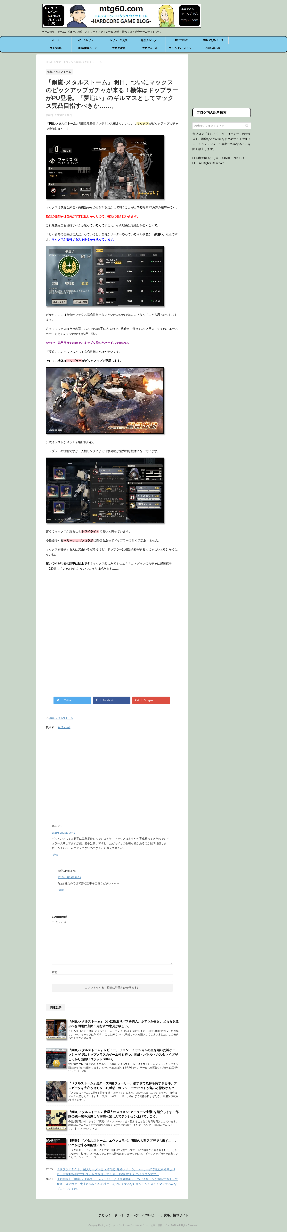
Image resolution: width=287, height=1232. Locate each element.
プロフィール (150, 48)
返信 (55, 854)
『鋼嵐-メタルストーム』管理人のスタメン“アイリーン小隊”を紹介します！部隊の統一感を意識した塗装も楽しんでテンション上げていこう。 (123, 1114)
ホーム (56, 40)
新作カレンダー (150, 40)
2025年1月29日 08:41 (63, 832)
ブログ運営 (118, 48)
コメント (59, 922)
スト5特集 (56, 48)
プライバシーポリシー (181, 48)
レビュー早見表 (118, 40)
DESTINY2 (181, 40)
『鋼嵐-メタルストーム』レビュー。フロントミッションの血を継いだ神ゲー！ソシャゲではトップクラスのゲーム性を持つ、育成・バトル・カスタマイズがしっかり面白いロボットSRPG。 (123, 1054)
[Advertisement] (78, 606)
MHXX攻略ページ (213, 40)
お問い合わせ (212, 48)
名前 (54, 972)
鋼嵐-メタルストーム (61, 718)
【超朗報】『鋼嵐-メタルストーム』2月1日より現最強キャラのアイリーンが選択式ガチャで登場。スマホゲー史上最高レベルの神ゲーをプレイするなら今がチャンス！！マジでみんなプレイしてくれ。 (117, 1183)
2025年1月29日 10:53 (69, 877)
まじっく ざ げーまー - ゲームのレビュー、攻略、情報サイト (144, 1215)
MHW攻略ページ (87, 48)
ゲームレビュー (87, 40)
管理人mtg (64, 727)
